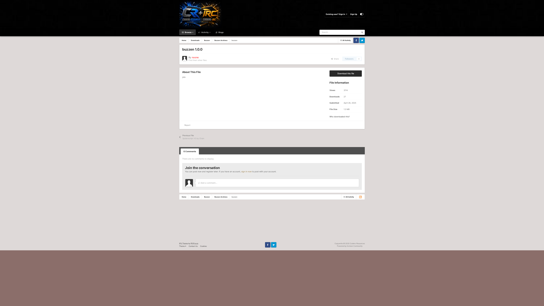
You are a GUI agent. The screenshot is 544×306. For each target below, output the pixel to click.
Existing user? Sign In (336, 14)
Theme (182, 246)
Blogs (221, 32)
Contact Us (193, 246)
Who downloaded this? (340, 116)
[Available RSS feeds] (360, 197)
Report (187, 125)
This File (352, 32)
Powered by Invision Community (350, 246)
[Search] (362, 32)
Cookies (203, 246)
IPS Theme (183, 243)
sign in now (246, 171)
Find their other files (198, 60)
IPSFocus (194, 243)
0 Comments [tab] (189, 151)
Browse (188, 32)
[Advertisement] (85, 222)
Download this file (345, 73)
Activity (205, 32)
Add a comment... (208, 183)
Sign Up (353, 14)
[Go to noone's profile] (184, 58)
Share (336, 59)
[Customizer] (362, 14)
